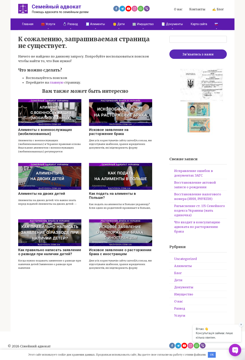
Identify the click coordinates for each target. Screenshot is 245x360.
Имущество (183, 294)
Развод (179, 308)
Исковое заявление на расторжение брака (108, 131)
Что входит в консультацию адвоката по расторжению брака (197, 226)
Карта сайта (199, 24)
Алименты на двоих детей (41, 193)
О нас (178, 9)
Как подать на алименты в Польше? (112, 195)
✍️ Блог (218, 9)
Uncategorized (185, 259)
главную (57, 82)
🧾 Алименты (95, 24)
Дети (178, 280)
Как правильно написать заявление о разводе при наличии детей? (49, 252)
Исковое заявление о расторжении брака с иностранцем (120, 252)
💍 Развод (70, 24)
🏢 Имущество (143, 24)
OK (212, 354)
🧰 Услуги (48, 24)
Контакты (197, 9)
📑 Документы (172, 24)
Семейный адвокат (56, 6)
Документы (183, 287)
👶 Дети (119, 24)
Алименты (183, 266)
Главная (27, 24)
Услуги (179, 315)
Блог (178, 273)
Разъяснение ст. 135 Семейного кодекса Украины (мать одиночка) (199, 210)
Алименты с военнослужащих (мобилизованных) (45, 131)
